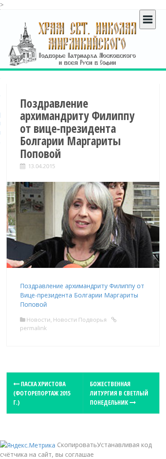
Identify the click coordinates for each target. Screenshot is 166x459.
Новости (38, 320)
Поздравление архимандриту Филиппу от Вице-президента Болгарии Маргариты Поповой (82, 295)
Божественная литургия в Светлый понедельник (119, 393)
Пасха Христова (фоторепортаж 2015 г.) (41, 393)
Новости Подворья (80, 320)
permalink (33, 328)
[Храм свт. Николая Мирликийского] (73, 43)
